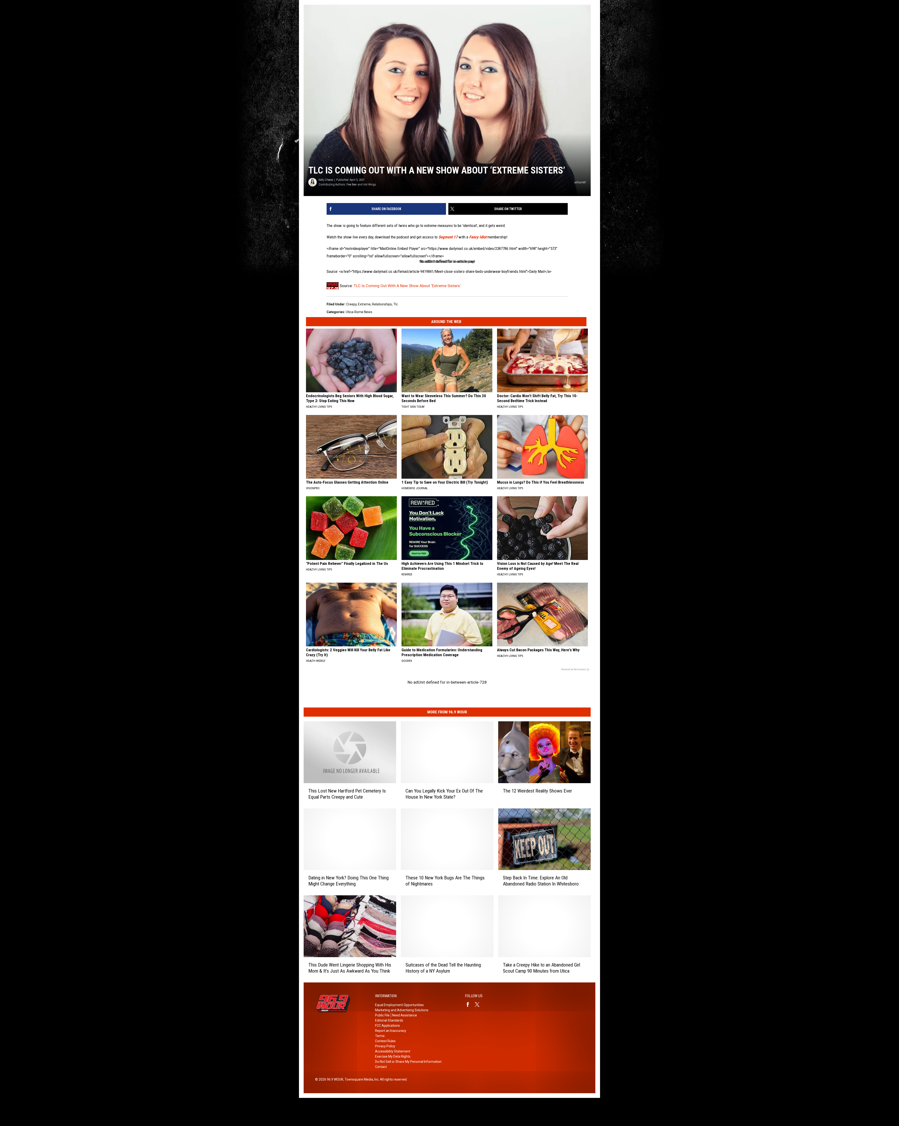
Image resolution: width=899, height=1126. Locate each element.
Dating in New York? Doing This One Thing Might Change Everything (348, 881)
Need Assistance (404, 1015)
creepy (351, 304)
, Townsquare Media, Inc (361, 1079)
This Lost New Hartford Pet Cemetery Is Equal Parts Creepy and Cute (347, 794)
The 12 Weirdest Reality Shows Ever (537, 791)
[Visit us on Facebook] (469, 1004)
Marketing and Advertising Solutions (401, 1010)
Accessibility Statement (392, 1051)
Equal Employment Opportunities (399, 1005)
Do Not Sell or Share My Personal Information (408, 1061)
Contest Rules (385, 1041)
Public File (382, 1015)
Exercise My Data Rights (392, 1056)
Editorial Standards (389, 1020)
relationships (382, 304)
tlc (395, 304)
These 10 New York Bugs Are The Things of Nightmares (445, 881)
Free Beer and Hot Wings (361, 184)
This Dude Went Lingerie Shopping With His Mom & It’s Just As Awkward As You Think (349, 968)
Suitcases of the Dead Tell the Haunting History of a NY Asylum (443, 968)
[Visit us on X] (479, 1004)
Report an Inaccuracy (390, 1031)
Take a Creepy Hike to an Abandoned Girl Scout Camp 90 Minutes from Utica (541, 968)
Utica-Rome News (359, 312)
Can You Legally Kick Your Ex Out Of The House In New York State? (444, 794)
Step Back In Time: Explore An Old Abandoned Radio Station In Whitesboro (541, 881)
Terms (380, 1036)
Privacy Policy (385, 1046)
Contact (381, 1067)
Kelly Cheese (326, 179)
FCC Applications (387, 1025)
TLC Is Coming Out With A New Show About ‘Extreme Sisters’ (407, 285)
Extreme (364, 304)
